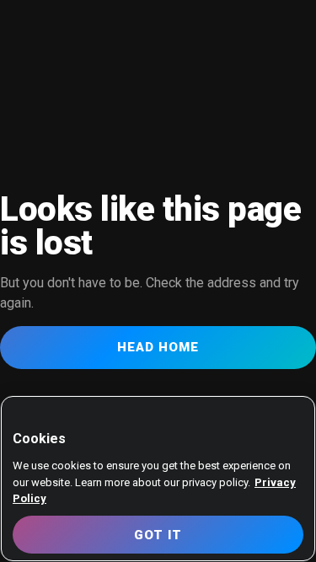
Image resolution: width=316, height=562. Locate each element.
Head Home (158, 347)
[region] (158, 478)
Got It (158, 535)
